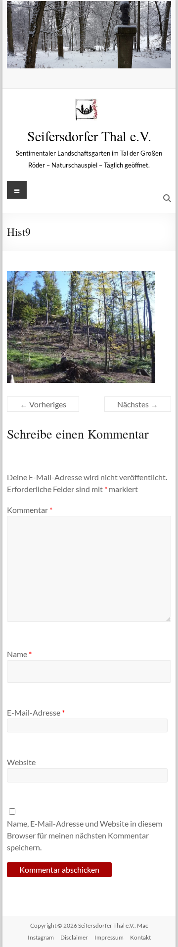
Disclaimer (74, 937)
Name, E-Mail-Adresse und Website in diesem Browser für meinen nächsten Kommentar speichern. (84, 835)
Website (21, 762)
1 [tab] (63, 55)
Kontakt (140, 937)
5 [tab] (104, 55)
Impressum (109, 937)
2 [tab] (73, 55)
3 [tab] (84, 55)
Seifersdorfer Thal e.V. (89, 135)
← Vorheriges (43, 404)
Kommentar (29, 509)
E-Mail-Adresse (36, 712)
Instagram (41, 937)
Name (19, 654)
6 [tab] (115, 55)
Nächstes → (137, 404)
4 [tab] (94, 55)
